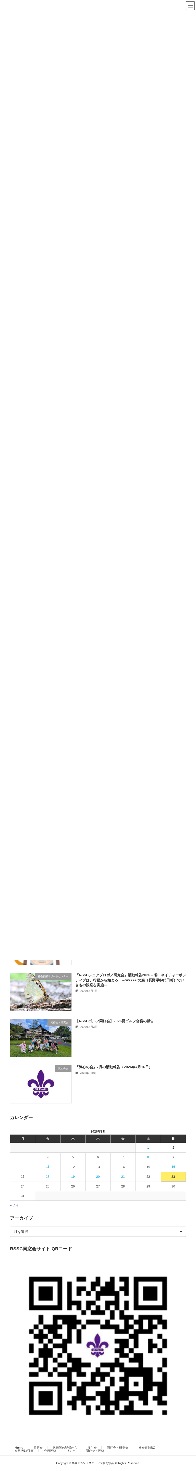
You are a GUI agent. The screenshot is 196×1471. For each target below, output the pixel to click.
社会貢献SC (147, 1448)
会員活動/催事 (24, 1451)
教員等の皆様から (65, 1448)
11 (48, 1167)
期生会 (92, 1448)
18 (48, 1177)
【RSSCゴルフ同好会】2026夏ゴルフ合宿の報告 (114, 1021)
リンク (71, 1451)
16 (173, 1167)
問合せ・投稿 (95, 1451)
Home (19, 1448)
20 (98, 1177)
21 (123, 1177)
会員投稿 (50, 1451)
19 (73, 1177)
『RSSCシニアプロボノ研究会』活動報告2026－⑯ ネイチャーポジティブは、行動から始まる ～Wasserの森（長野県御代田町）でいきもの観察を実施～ (130, 980)
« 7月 (14, 1205)
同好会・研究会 (117, 1448)
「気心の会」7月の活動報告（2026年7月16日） (113, 1067)
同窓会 (38, 1448)
